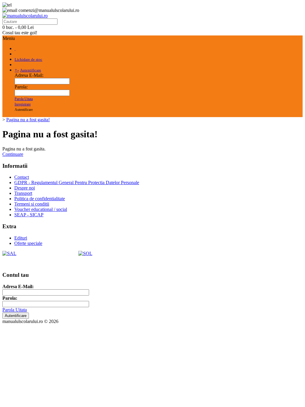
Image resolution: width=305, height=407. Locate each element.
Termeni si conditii (31, 203)
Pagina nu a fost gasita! (28, 119)
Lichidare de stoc (28, 59)
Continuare (12, 154)
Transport (23, 193)
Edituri (20, 237)
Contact (21, 177)
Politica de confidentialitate (39, 198)
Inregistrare (23, 104)
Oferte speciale (28, 243)
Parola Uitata (24, 99)
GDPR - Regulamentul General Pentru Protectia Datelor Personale (76, 182)
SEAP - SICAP (28, 214)
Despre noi (24, 187)
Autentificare (30, 70)
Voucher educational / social (40, 209)
